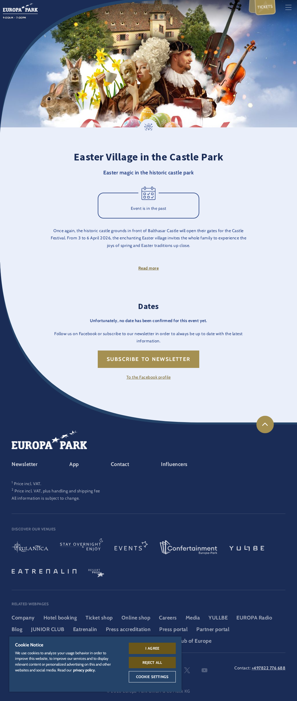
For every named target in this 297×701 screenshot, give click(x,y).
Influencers (174, 464)
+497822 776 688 (269, 668)
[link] (265, 424)
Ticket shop (99, 618)
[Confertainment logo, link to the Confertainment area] (188, 548)
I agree (152, 648)
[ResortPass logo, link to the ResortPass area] (96, 570)
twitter (187, 670)
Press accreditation (128, 629)
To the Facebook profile (148, 377)
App (74, 464)
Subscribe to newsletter (148, 359)
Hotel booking (60, 618)
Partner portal (212, 629)
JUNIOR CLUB (47, 629)
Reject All (152, 662)
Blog (17, 629)
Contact (120, 464)
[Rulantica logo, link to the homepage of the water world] (30, 548)
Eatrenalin (85, 629)
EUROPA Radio (254, 618)
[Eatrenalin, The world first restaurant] (44, 570)
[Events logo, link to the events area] (131, 548)
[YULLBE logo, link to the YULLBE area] (246, 548)
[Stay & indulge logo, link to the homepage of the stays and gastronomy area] (81, 548)
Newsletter (24, 464)
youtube (204, 670)
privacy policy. (84, 670)
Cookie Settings (152, 676)
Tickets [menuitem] (265, 6)
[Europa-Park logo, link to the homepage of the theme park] (20, 7)
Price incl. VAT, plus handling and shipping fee (57, 491)
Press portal (173, 629)
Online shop (136, 618)
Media (193, 618)
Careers (168, 618)
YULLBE (218, 618)
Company (23, 618)
